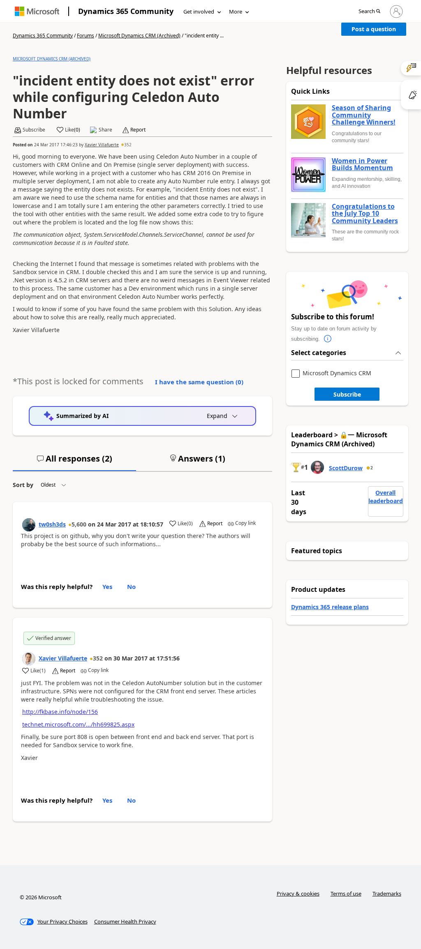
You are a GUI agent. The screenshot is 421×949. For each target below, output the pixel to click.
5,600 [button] (79, 524)
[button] (369, 12)
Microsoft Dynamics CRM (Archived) (139, 35)
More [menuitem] (235, 11)
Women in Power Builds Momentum (362, 164)
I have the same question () (199, 382)
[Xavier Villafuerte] (28, 658)
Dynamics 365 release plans (330, 607)
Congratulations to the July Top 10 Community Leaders (365, 214)
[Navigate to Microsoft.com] (37, 11)
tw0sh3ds (52, 524)
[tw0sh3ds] (28, 524)
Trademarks (386, 893)
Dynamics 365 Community (125, 11)
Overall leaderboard (385, 497)
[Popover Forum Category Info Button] (328, 339)
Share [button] (105, 130)
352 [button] (128, 145)
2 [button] (371, 468)
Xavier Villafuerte (102, 145)
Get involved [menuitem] (198, 11)
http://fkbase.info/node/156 (60, 712)
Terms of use (346, 893)
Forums (85, 35)
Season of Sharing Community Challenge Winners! (364, 115)
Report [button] (138, 130)
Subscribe (347, 394)
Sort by (23, 485)
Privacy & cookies (298, 893)
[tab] (74, 462)
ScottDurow (346, 468)
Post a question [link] (374, 29)
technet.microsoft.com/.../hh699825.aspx (78, 724)
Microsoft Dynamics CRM (337, 373)
